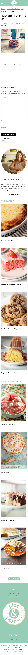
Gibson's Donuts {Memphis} (12, 65)
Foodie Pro (14, 652)
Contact (14, 639)
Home (3, 9)
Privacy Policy (14, 593)
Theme (20, 652)
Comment (4, 97)
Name (3, 121)
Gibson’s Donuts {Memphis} (15, 9)
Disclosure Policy (14, 596)
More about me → (14, 194)
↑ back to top (14, 578)
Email (3, 127)
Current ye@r (6, 138)
